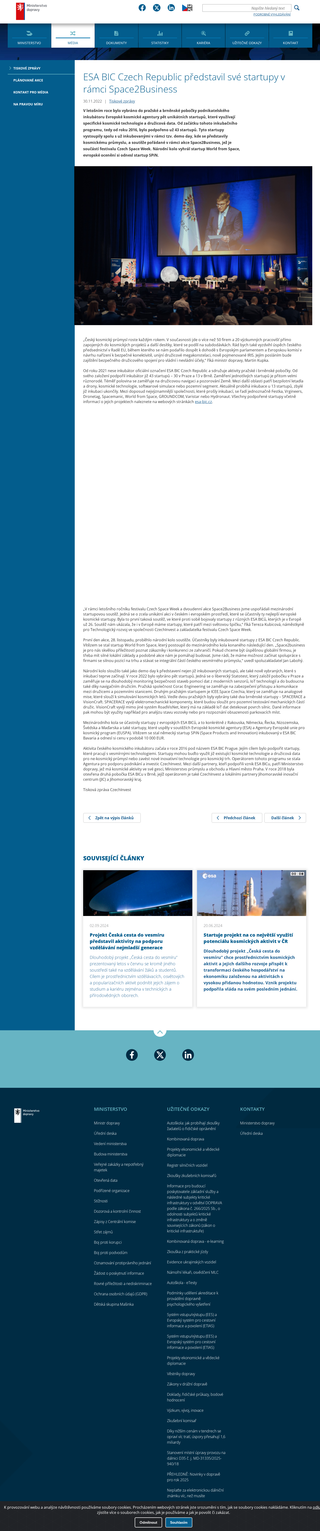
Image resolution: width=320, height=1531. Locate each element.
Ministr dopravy (107, 1123)
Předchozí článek (239, 817)
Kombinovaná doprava (185, 1139)
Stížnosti (101, 1201)
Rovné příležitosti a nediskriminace (123, 1283)
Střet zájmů (103, 1232)
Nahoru (160, 1033)
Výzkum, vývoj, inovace (185, 1410)
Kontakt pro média (30, 92)
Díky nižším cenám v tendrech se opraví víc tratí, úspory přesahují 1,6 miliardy (196, 1436)
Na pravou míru (28, 104)
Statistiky (160, 43)
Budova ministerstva (110, 1154)
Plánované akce (28, 80)
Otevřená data (105, 1180)
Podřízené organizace (112, 1190)
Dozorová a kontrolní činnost (117, 1211)
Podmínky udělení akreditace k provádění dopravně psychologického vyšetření (192, 1298)
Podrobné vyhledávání (272, 14)
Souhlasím (178, 1522)
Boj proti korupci (108, 1242)
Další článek (282, 817)
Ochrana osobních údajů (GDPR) (120, 1293)
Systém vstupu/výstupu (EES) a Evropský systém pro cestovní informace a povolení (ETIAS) (192, 1320)
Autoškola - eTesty (182, 1282)
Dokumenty (116, 43)
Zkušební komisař (181, 1420)
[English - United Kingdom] (187, 9)
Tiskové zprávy (27, 68)
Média (73, 43)
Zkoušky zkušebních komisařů (191, 1175)
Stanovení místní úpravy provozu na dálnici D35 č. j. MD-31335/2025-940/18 (196, 1458)
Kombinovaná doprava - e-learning (195, 1241)
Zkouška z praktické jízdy (187, 1251)
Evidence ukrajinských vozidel (191, 1262)
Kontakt (290, 43)
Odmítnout (148, 1522)
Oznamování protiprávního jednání (122, 1263)
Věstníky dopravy (181, 1373)
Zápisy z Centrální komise (115, 1221)
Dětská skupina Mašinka (114, 1304)
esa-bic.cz (203, 401)
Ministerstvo (29, 43)
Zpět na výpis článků (114, 817)
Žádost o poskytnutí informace (119, 1273)
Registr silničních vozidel (187, 1165)
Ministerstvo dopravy (31, 11)
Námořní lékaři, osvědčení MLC (193, 1272)
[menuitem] (29, 35)
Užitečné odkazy (247, 43)
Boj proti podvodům (110, 1252)
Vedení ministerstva (110, 1143)
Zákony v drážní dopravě (187, 1384)
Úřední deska (105, 1133)
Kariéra (203, 43)
